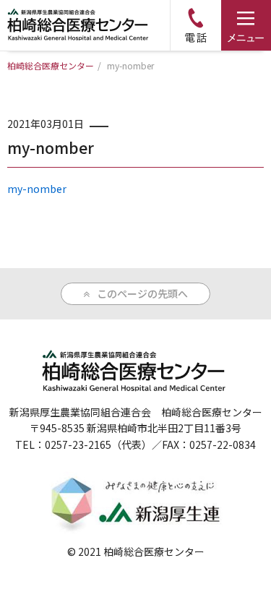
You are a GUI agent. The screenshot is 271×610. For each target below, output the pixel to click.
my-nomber (36, 188)
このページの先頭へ (142, 293)
